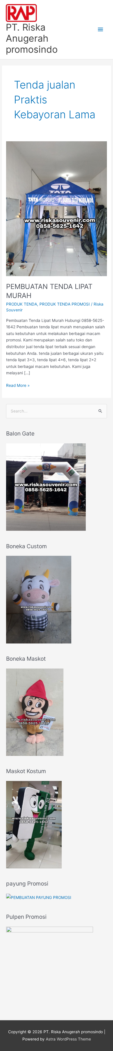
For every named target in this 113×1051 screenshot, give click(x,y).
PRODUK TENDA (21, 304)
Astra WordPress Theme (68, 1039)
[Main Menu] (100, 29)
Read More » (18, 385)
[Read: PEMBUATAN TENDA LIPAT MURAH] (56, 208)
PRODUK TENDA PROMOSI (64, 304)
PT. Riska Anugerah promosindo (32, 38)
